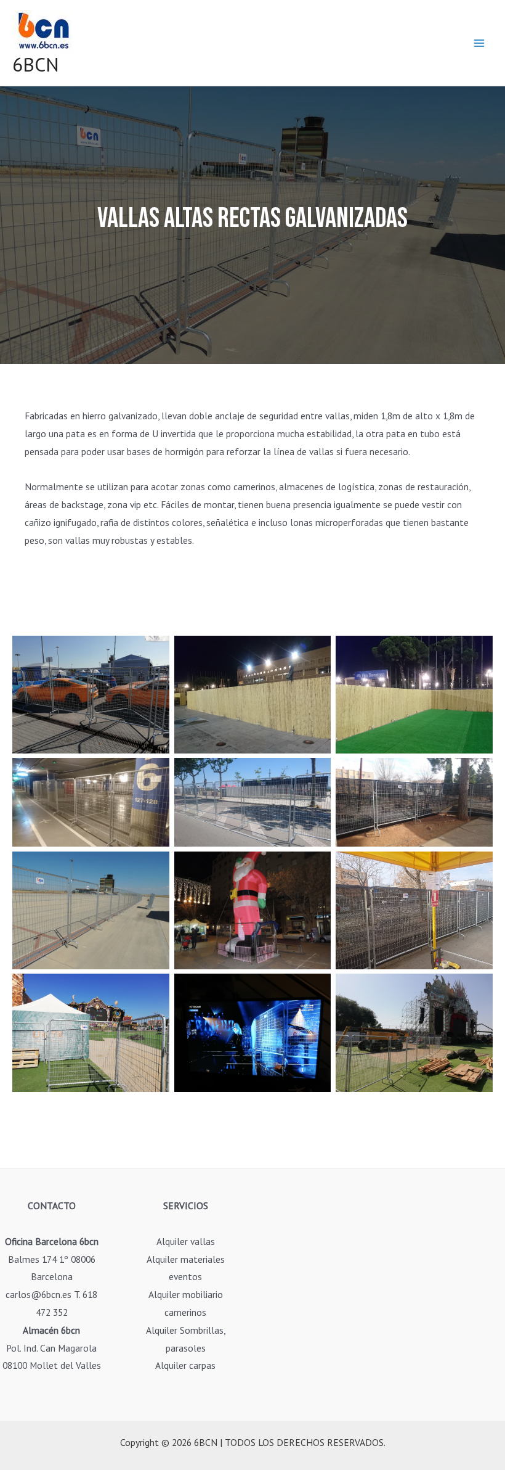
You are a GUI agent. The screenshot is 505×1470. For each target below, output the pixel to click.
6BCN (35, 64)
